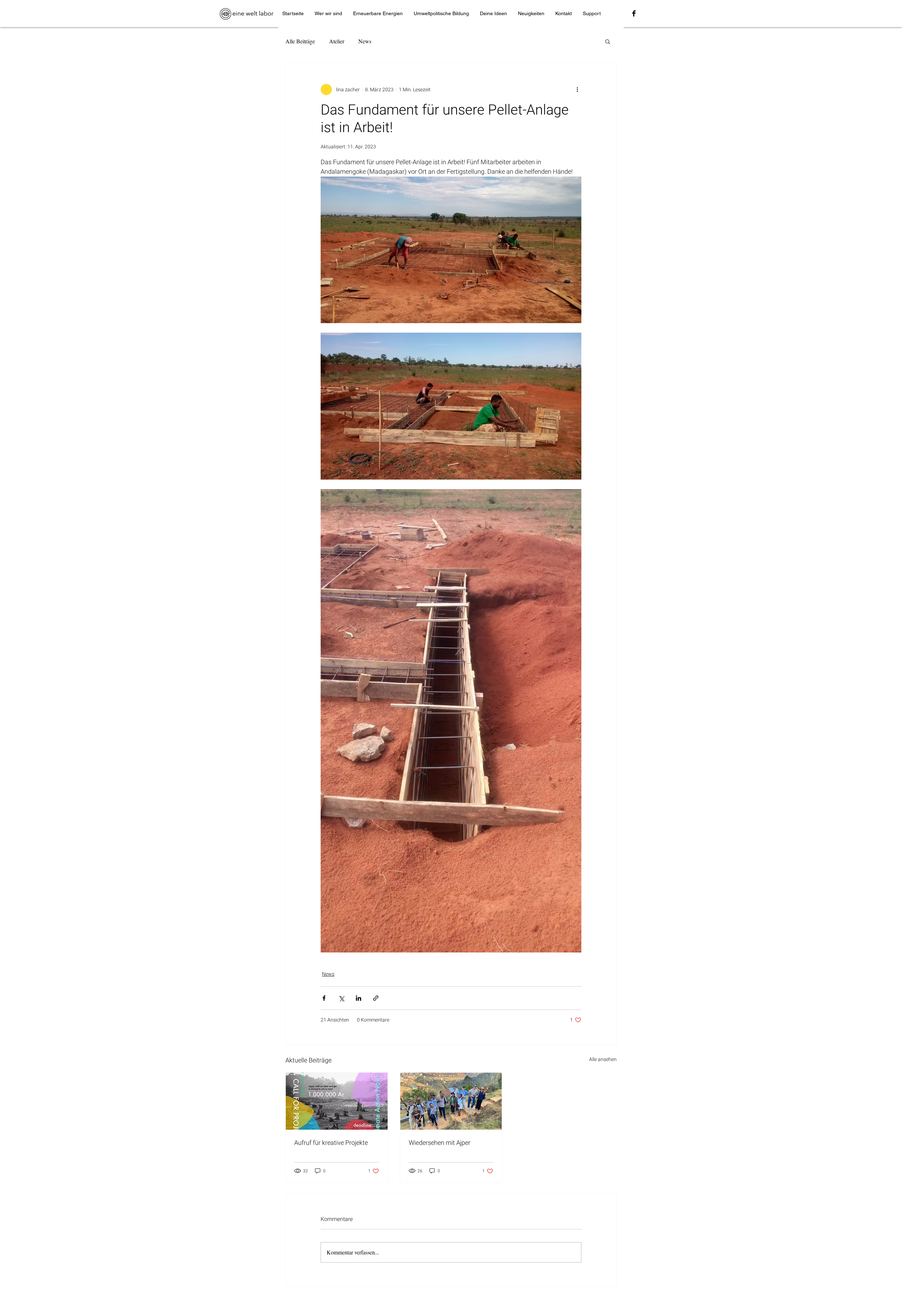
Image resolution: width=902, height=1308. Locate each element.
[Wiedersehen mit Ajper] (451, 1101)
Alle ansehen (603, 1059)
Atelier (336, 41)
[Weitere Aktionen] (577, 89)
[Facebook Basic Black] (634, 13)
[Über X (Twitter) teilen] (341, 998)
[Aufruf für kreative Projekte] (337, 1101)
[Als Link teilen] (375, 998)
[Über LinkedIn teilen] (358, 998)
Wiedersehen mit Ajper (439, 1143)
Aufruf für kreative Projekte (331, 1143)
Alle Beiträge (300, 41)
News (364, 41)
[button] (607, 41)
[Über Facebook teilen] (324, 998)
